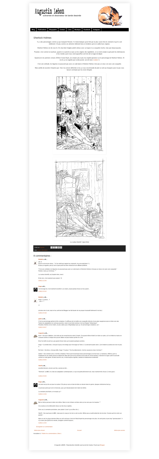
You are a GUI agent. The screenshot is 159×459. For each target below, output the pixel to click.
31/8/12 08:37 (42, 327)
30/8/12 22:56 (42, 280)
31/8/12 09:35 (42, 376)
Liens (69, 29)
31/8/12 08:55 (42, 360)
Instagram (96, 29)
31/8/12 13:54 (42, 423)
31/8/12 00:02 (42, 291)
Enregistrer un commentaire (44, 426)
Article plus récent (39, 430)
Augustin (41, 333)
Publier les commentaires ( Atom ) (51, 433)
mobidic (95, 60)
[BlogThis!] (54, 247)
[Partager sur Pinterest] (61, 247)
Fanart (39, 250)
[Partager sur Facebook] (59, 247)
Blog (33, 29)
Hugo (40, 286)
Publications (42, 29)
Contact (62, 29)
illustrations (45, 250)
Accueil (79, 430)
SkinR (40, 365)
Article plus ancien (119, 430)
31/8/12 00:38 (42, 313)
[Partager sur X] (56, 247)
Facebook (87, 29)
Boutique (78, 29)
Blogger (102, 445)
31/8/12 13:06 (42, 394)
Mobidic (40, 259)
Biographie (53, 29)
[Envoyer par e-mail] (51, 247)
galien (40, 319)
